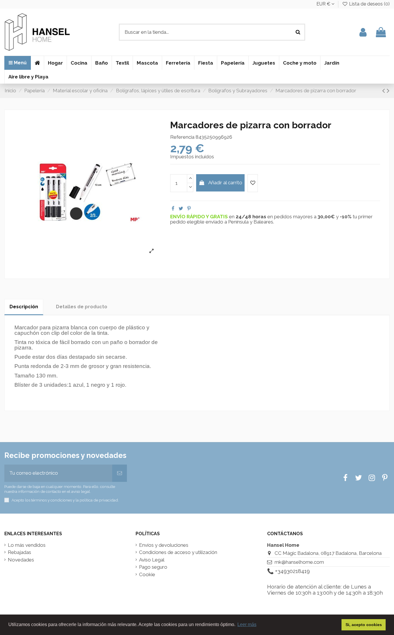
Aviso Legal (151, 560)
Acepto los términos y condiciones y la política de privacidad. (65, 500)
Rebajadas (19, 552)
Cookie (147, 574)
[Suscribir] (119, 473)
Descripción (24, 306)
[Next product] (388, 90)
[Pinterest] (189, 208)
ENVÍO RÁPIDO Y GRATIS (199, 216)
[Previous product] (384, 90)
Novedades (21, 560)
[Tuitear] (181, 208)
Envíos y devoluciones (163, 545)
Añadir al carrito (225, 182)
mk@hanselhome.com (299, 562)
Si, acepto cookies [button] (364, 624)
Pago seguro (153, 567)
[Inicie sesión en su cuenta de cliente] (363, 32)
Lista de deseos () (369, 4)
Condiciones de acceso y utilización (178, 552)
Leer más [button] (246, 624)
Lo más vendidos (27, 545)
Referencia (182, 137)
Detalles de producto (81, 306)
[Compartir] (173, 208)
